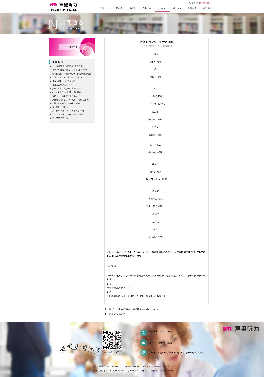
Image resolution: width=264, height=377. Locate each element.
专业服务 (146, 8)
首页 (102, 8)
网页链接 (111, 266)
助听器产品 (116, 8)
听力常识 (177, 8)
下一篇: (108, 314)
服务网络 (131, 8)
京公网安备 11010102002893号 (160, 371)
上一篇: (108, 309)
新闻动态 (161, 8)
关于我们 (207, 8)
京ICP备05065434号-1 (137, 371)
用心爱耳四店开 (120, 314)
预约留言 (192, 8)
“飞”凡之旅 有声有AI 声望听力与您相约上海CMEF (136, 309)
